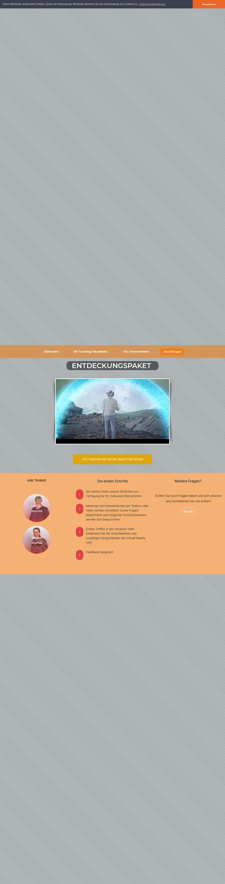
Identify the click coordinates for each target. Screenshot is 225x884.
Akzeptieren (209, 4)
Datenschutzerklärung (152, 4)
